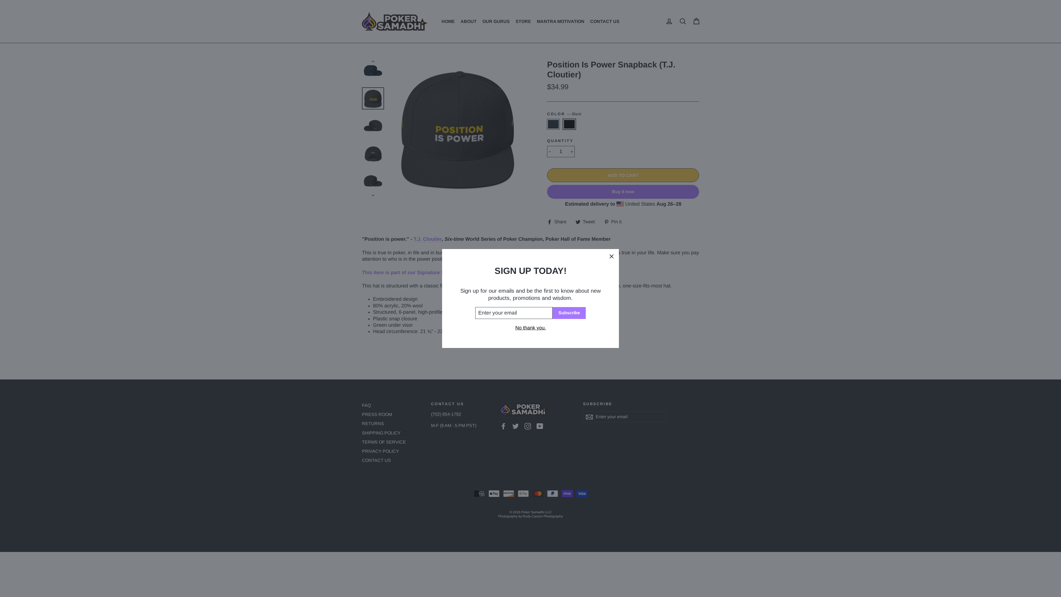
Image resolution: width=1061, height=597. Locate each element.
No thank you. (530, 328)
